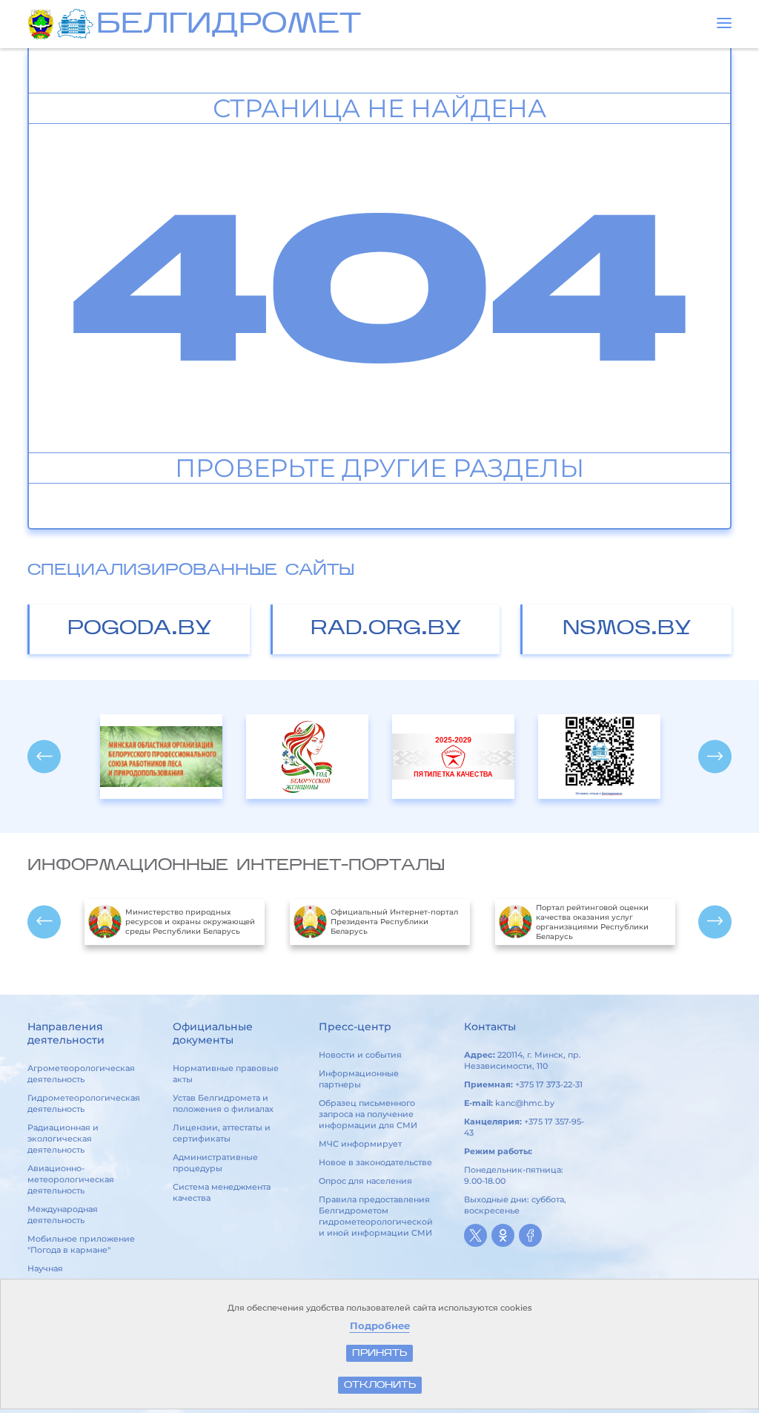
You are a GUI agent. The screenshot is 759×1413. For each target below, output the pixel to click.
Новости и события (360, 1055)
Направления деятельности (66, 1033)
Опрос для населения (365, 1181)
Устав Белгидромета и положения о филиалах (223, 1103)
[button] (724, 23)
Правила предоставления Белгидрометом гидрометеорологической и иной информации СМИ (376, 1216)
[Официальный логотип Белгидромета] (76, 24)
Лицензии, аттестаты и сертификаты (222, 1133)
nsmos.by (627, 629)
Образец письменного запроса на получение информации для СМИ (368, 1114)
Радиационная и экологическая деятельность (63, 1138)
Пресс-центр (355, 1026)
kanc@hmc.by (524, 1103)
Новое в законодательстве (375, 1162)
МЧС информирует (360, 1144)
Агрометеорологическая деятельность (81, 1073)
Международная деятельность (62, 1214)
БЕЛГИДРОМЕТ (228, 25)
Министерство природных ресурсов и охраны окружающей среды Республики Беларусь (190, 921)
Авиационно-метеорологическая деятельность (70, 1179)
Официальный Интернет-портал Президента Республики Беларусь (394, 921)
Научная (45, 1268)
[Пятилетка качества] (453, 756)
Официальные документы (213, 1033)
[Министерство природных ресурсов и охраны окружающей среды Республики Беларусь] (42, 24)
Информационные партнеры (359, 1079)
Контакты (490, 1026)
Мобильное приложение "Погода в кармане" (81, 1244)
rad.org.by (386, 629)
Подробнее (380, 1326)
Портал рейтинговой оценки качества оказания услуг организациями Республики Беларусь (592, 922)
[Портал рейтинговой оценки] (599, 756)
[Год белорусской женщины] (307, 756)
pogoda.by (139, 629)
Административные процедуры (215, 1162)
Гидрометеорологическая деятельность (83, 1103)
